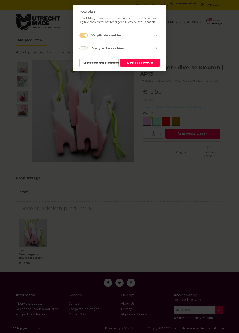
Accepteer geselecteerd (101, 62)
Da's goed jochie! (140, 62)
